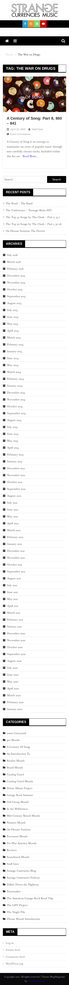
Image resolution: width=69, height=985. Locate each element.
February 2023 (15, 454)
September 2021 (16, 571)
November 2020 (16, 640)
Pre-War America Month (21, 843)
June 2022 (12, 509)
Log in (10, 943)
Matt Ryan (37, 129)
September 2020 (16, 654)
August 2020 (14, 661)
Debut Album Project (19, 788)
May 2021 (12, 599)
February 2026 (15, 268)
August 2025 (14, 303)
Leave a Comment (20, 134)
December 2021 (16, 551)
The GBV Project (17, 905)
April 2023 (13, 447)
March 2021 (13, 612)
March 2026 (14, 262)
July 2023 (12, 427)
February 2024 (15, 379)
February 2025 (15, 344)
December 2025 (16, 275)
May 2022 (12, 516)
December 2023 (16, 392)
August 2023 (14, 420)
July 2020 (12, 667)
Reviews (12, 850)
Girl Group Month (18, 802)
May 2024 (12, 365)
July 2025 (12, 310)
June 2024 (13, 358)
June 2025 (12, 317)
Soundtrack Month (18, 857)
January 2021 (14, 626)
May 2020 (12, 681)
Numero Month (16, 822)
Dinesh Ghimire (36, 981)
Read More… (30, 156)
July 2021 (12, 585)
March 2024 (14, 372)
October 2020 (15, 647)
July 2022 (12, 502)
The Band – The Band (19, 203)
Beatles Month (16, 760)
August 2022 (14, 495)
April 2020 (13, 688)
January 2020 (14, 709)
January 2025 (14, 351)
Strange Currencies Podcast (23, 877)
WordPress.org (14, 963)
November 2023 (16, 399)
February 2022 (15, 537)
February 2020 (15, 702)
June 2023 (12, 434)
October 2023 (14, 406)
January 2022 (14, 544)
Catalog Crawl (15, 774)
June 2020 (12, 674)
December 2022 (16, 468)
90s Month (13, 740)
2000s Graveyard (16, 733)
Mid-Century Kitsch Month (23, 815)
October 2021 (14, 564)
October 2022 (14, 482)
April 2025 (13, 330)
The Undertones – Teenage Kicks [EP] (29, 210)
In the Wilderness (17, 809)
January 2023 (14, 461)
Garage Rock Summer (20, 795)
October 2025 (15, 289)
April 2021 (12, 606)
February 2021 (15, 619)
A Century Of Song (18, 747)
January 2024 (14, 385)
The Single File (16, 912)
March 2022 (14, 530)
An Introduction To (18, 753)
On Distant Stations (18, 829)
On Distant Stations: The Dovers (25, 231)
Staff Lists (13, 864)
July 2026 (12, 255)
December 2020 (16, 633)
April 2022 (13, 523)
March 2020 (14, 695)
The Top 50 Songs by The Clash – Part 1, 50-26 (34, 224)
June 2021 (12, 592)
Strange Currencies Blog (21, 870)
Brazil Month (15, 767)
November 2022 (16, 475)
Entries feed (13, 950)
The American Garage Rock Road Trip (30, 898)
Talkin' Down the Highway (23, 884)
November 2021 (16, 557)
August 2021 (14, 578)
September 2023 (16, 413)
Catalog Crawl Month (20, 781)
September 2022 (16, 489)
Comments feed (15, 956)
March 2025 (14, 337)
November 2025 (16, 282)
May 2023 (12, 440)
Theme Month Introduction (23, 919)
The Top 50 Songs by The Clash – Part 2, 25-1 (33, 217)
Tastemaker (14, 891)
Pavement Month (17, 836)
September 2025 (16, 296)
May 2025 (12, 323)
